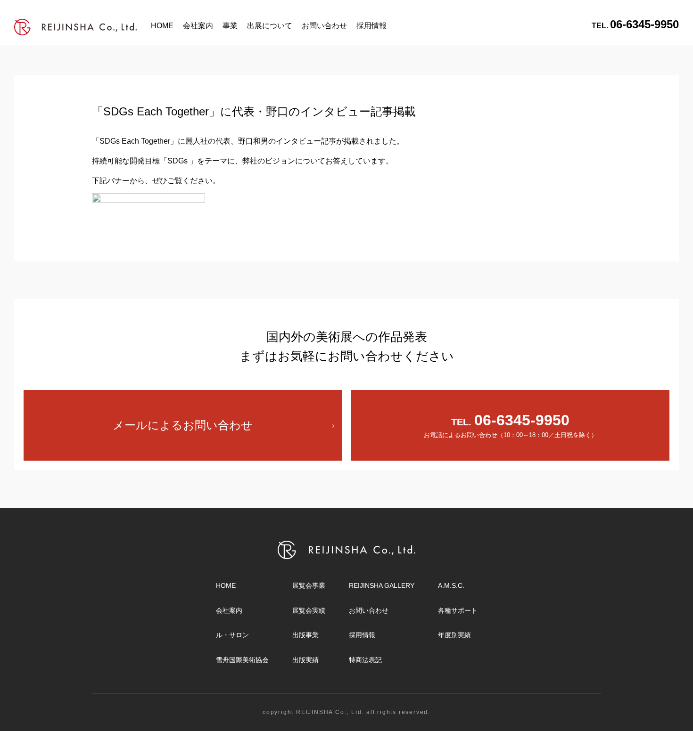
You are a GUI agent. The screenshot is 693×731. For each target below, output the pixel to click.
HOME (162, 26)
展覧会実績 (308, 610)
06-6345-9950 (635, 24)
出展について (269, 26)
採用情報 (371, 26)
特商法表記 (365, 660)
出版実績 (305, 660)
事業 (230, 26)
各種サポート (458, 610)
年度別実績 (454, 635)
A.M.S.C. (451, 585)
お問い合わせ (324, 26)
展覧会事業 (308, 585)
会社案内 (198, 26)
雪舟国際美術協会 (242, 660)
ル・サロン (232, 635)
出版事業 (305, 635)
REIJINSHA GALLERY (381, 585)
